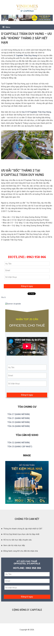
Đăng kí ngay (27, 286)
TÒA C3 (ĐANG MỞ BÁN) (18, 422)
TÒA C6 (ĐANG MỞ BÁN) (18, 426)
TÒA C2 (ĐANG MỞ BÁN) (18, 442)
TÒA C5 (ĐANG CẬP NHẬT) (19, 446)
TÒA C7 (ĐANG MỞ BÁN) (18, 414)
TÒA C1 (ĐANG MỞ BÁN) (18, 418)
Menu (8, 27)
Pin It (3, 297)
